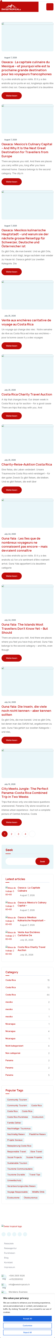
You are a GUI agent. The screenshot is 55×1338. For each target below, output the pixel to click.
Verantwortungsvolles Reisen (21, 1186)
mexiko (9, 1002)
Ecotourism (37, 1117)
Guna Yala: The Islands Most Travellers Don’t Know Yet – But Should (25, 628)
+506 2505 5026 (17, 1275)
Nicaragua (10, 1024)
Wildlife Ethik (38, 1192)
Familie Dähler (14, 1122)
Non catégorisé (13, 1053)
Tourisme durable (16, 1174)
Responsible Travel (16, 1151)
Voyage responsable (17, 1192)
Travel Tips (34, 1174)
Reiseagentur (10, 1248)
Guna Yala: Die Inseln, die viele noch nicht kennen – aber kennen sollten (26, 710)
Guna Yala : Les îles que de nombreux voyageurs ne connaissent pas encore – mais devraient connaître (25, 544)
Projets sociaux (15, 1140)
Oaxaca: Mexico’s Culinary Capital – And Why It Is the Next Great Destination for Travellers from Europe (27, 150)
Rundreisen (9, 1253)
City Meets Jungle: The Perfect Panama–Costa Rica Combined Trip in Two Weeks (25, 792)
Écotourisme (13, 1197)
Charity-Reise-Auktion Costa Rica (27, 464)
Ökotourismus (30, 1197)
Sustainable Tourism (17, 1163)
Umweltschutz (14, 1180)
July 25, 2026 (10, 316)
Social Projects (14, 1157)
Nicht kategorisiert (14, 1045)
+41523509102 (16, 1279)
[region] (27, 1316)
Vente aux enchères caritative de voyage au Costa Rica (26, 322)
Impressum (9, 1267)
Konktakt (8, 1262)
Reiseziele (9, 1243)
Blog (6, 1257)
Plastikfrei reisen (37, 1134)
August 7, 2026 (10, 57)
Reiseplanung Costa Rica (19, 1145)
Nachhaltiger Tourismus (19, 1128)
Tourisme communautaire (19, 1169)
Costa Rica (11, 980)
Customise (27, 1325)
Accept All (27, 1319)
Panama (9, 1060)
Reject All (27, 1332)
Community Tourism (17, 1099)
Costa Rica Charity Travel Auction (27, 394)
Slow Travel (36, 1151)
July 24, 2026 (10, 534)
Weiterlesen (11, 95)
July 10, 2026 (9, 784)
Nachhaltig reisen (16, 1134)
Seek (9, 850)
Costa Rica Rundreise (17, 1117)
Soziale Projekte (34, 1157)
